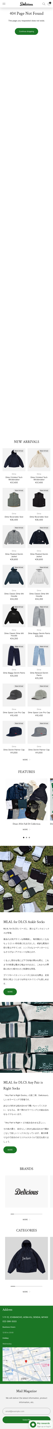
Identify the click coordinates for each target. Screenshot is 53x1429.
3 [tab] (29, 837)
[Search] (44, 3)
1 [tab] (23, 837)
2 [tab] (26, 837)
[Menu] (4, 3)
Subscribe (27, 1420)
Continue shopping (26, 31)
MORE (25, 760)
